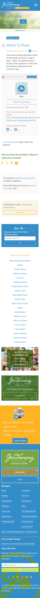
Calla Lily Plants (20, 320)
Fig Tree (20, 278)
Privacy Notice (27, 521)
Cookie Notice (27, 526)
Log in (5, 142)
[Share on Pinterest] (11, 163)
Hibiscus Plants (20, 273)
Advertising (26, 501)
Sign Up (20, 570)
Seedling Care (20, 30)
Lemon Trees (20, 290)
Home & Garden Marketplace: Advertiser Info (19, 532)
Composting (6, 516)
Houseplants (6, 501)
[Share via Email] (16, 163)
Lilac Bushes (20, 329)
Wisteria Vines (20, 316)
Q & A (20, 479)
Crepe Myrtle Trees (20, 286)
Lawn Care (5, 511)
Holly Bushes (20, 312)
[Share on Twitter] (6, 163)
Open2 (20, 308)
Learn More (20, 440)
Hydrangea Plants (20, 295)
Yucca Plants (20, 325)
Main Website (20, 395)
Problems (5, 506)
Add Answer (32, 77)
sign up (14, 142)
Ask (23, 21)
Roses (20, 265)
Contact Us (25, 490)
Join (20, 243)
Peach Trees (20, 299)
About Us (25, 496)
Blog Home (20, 472)
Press (23, 506)
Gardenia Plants (20, 282)
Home (3, 490)
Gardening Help (7, 521)
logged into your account (24, 178)
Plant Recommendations (20, 261)
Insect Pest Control (20, 303)
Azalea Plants (20, 342)
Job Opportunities (28, 511)
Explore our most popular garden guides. (18, 543)
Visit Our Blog (20, 364)
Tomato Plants (20, 269)
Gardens (4, 496)
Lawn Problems (20, 333)
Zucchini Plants (20, 337)
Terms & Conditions (29, 516)
